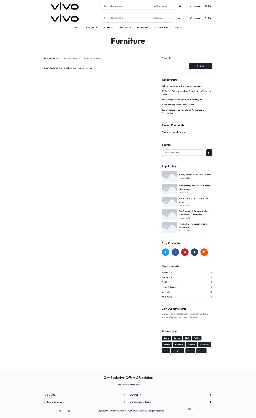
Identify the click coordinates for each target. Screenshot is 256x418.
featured (167, 344)
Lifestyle (166, 292)
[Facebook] (175, 252)
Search (166, 58)
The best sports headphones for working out (182, 99)
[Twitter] (165, 252)
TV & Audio (167, 297)
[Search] (209, 152)
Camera (177, 338)
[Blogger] (204, 252)
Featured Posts (93, 58)
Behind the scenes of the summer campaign (182, 86)
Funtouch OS (143, 27)
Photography (177, 351)
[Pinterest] (185, 252)
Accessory (108, 27)
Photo (166, 351)
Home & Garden (169, 287)
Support (178, 27)
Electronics (167, 277)
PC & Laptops (204, 344)
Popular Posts (71, 58)
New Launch (125, 27)
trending (201, 351)
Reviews (190, 351)
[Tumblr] (194, 252)
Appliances (167, 272)
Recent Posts (51, 58)
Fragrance (179, 344)
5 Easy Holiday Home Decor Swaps (178, 104)
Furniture (191, 344)
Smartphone (91, 27)
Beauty (166, 338)
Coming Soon (161, 27)
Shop (77, 27)
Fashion (165, 282)
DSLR (187, 338)
